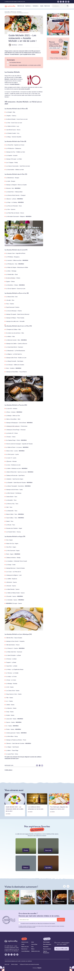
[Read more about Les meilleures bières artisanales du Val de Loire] (37, 804)
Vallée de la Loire (13, 11)
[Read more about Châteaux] (26, 863)
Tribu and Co (39, 967)
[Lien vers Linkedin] (39, 765)
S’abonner (61, 920)
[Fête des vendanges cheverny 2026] (58, 35)
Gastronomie (19, 11)
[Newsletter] (58, 59)
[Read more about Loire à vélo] (48, 846)
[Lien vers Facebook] (37, 765)
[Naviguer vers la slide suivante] (68, 886)
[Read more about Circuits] (26, 846)
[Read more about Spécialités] (48, 863)
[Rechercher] (67, 6)
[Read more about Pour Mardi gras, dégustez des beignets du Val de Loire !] (59, 804)
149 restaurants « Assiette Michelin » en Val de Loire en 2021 (25, 65)
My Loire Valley (7, 11)
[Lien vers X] (42, 765)
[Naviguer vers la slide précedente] (64, 886)
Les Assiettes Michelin (15, 62)
